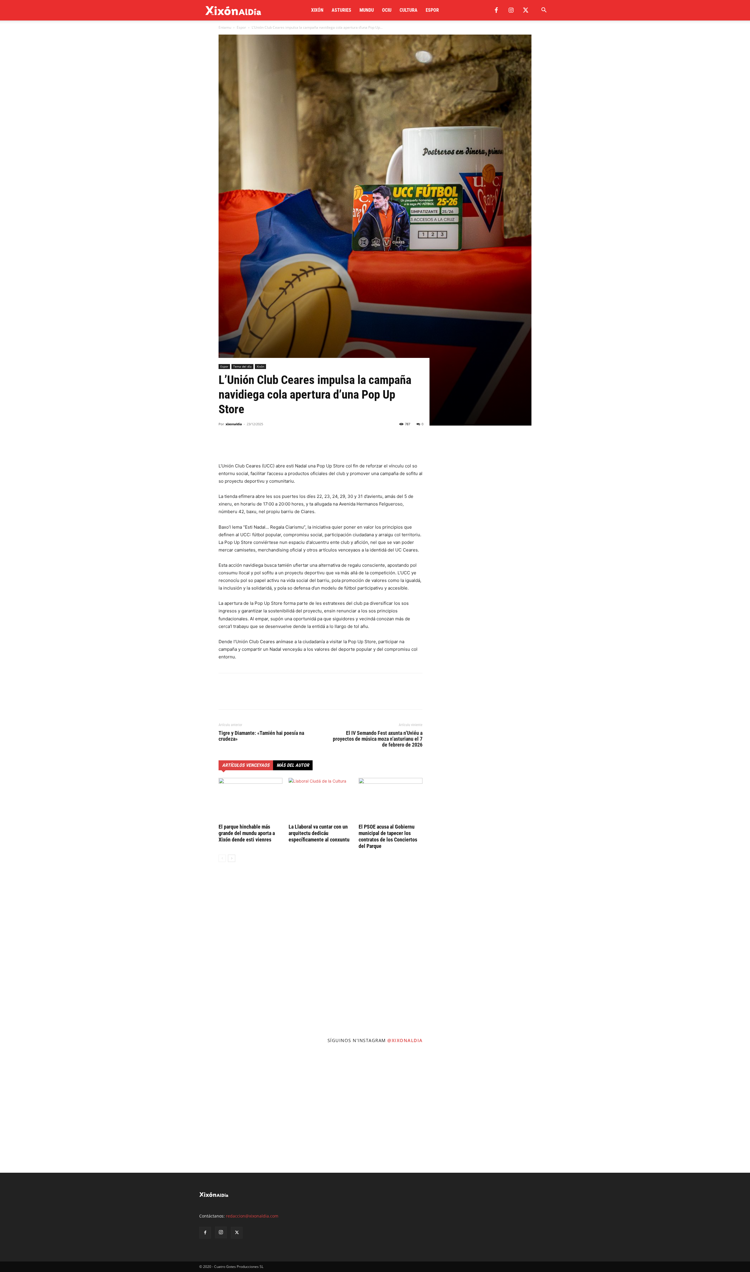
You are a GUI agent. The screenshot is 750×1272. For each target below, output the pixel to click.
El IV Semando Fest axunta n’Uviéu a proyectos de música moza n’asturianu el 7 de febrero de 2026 (377, 739)
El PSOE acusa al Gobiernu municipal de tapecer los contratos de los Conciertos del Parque (388, 836)
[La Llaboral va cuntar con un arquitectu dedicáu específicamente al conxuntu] (320, 800)
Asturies (341, 10)
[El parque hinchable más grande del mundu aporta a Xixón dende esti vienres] (250, 800)
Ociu (386, 10)
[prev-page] (222, 858)
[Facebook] (496, 10)
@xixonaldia (405, 1040)
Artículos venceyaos (246, 765)
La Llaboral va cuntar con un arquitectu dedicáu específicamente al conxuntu (319, 833)
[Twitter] (525, 10)
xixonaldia (234, 424)
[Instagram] (511, 10)
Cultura (408, 10)
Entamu (225, 27)
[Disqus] (320, 955)
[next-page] (231, 858)
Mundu (366, 10)
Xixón (317, 10)
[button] (544, 10)
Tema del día (242, 366)
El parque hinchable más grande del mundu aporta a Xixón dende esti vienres (247, 833)
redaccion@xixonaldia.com (252, 1216)
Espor (432, 10)
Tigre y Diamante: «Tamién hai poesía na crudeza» (261, 736)
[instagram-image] (62, 1110)
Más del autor (293, 765)
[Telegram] (265, 445)
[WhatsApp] (251, 445)
